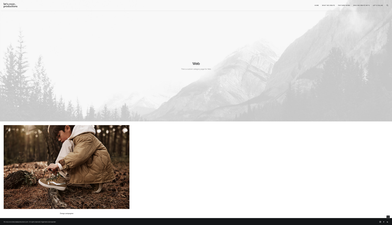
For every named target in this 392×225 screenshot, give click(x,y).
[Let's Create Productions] (10, 5)
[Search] (387, 5)
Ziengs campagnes (66, 213)
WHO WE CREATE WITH (361, 5)
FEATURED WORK (344, 5)
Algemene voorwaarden (48, 222)
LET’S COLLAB (378, 5)
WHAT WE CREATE (328, 5)
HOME (317, 5)
